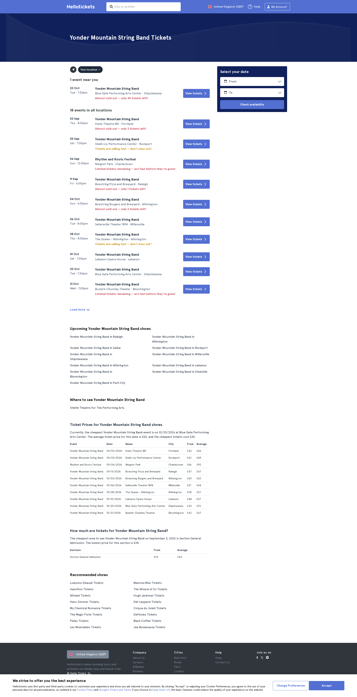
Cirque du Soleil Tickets (150, 608)
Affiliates (138, 667)
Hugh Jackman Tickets (149, 595)
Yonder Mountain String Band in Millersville (180, 354)
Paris (177, 667)
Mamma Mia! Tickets (148, 583)
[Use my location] (73, 69)
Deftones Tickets (145, 614)
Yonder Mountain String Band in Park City (97, 383)
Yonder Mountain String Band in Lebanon (179, 365)
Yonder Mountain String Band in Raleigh (96, 336)
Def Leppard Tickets (147, 602)
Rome (177, 662)
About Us (139, 658)
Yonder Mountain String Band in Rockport (180, 348)
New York (180, 658)
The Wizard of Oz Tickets (150, 589)
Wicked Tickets (80, 595)
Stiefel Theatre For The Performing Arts (97, 408)
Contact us (222, 662)
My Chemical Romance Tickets (90, 608)
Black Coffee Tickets (147, 621)
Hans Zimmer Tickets (84, 602)
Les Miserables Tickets (85, 627)
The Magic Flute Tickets (86, 614)
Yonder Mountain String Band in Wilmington (99, 365)
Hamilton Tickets (81, 589)
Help (218, 658)
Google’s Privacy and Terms (115, 689)
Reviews (138, 671)
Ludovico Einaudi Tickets (86, 583)
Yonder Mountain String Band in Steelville (179, 371)
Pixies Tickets (79, 621)
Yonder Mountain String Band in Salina (95, 348)
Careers (138, 662)
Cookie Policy (85, 689)
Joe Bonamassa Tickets (149, 627)
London (179, 671)
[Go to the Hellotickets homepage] (81, 7)
